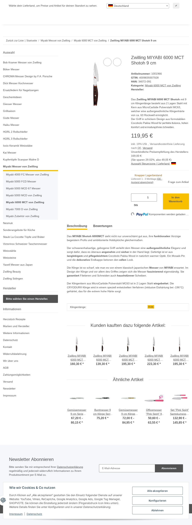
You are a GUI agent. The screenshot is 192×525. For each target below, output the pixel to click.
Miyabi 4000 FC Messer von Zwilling (27, 174)
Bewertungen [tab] (102, 226)
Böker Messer (11, 69)
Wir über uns (10, 360)
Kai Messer (9, 152)
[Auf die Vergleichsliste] (107, 62)
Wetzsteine (9, 257)
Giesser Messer (12, 104)
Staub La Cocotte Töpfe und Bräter (24, 236)
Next (182, 352)
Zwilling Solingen (13, 278)
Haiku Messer (11, 124)
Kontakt (7, 346)
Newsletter (9, 388)
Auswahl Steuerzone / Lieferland (150, 163)
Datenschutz (34, 513)
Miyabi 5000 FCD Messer (21, 181)
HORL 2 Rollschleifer (15, 131)
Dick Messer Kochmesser (18, 83)
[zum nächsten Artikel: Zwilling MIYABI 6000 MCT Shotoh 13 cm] (185, 41)
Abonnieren (168, 468)
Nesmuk (8, 223)
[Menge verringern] (135, 197)
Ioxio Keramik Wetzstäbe (17, 145)
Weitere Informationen (16, 333)
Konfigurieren (157, 500)
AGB (5, 367)
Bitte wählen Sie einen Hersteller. (27, 298)
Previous (73, 352)
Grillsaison (9, 110)
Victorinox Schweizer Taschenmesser (25, 243)
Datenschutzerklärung (70, 466)
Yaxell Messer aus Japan (18, 264)
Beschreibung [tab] (77, 226)
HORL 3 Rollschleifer (15, 138)
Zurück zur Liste (15, 40)
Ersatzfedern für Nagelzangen (21, 90)
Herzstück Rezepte (14, 319)
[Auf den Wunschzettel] (117, 62)
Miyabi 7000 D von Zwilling (22, 209)
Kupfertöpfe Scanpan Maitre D (21, 159)
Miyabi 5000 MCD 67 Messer (23, 188)
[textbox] (138, 5)
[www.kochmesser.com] (8, 17)
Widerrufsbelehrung (14, 353)
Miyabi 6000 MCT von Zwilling (163, 85)
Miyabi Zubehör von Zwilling (22, 216)
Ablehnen (157, 510)
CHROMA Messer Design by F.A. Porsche (27, 76)
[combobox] (137, 5)
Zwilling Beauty (12, 271)
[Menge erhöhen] (145, 205)
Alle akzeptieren (157, 490)
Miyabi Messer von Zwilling (20, 166)
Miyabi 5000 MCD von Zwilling (24, 195)
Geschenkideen (12, 97)
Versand (147, 147)
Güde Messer (11, 117)
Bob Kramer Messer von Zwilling (22, 62)
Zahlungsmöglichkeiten (16, 374)
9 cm (150, 307)
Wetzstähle (9, 250)
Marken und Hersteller (16, 326)
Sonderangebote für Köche (19, 229)
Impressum (16, 513)
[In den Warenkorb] (70, 53)
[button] (30, 62)
